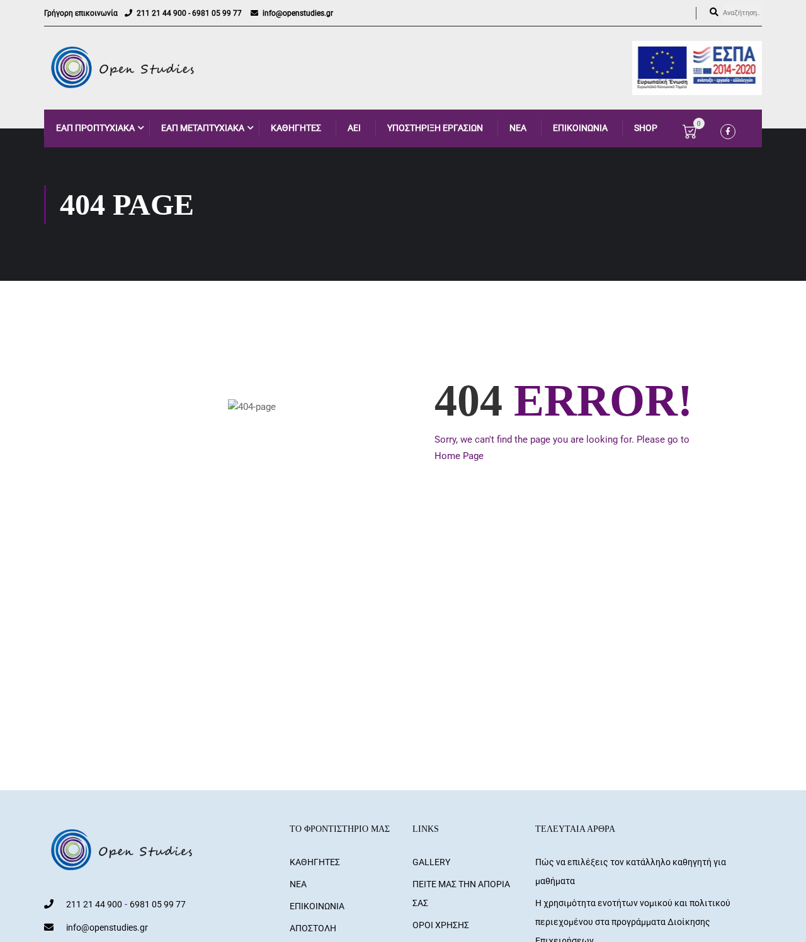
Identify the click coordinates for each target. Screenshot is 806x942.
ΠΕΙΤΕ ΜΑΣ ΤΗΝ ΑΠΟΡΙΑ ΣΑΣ (461, 893)
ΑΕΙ (354, 128)
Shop (645, 128)
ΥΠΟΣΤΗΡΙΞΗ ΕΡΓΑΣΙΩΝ (435, 128)
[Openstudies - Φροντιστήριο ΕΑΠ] (123, 68)
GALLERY (431, 862)
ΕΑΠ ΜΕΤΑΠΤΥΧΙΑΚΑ (202, 128)
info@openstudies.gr (298, 13)
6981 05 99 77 (217, 13)
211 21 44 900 (161, 13)
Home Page (459, 456)
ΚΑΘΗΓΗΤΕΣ (296, 128)
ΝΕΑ (517, 128)
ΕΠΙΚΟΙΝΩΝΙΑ (580, 128)
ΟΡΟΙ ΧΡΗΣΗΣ (440, 925)
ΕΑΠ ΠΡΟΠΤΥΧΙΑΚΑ (95, 128)
